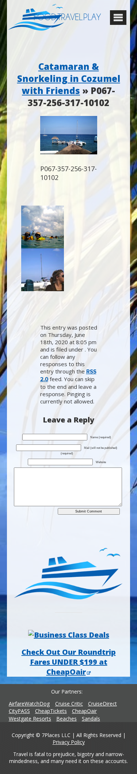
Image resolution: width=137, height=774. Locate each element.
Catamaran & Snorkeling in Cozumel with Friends (68, 78)
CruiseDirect (102, 703)
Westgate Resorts (30, 718)
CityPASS (19, 710)
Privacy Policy (69, 742)
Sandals (91, 718)
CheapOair (84, 710)
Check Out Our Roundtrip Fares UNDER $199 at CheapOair (69, 662)
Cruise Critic (69, 703)
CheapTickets (51, 710)
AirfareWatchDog (29, 703)
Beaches (66, 718)
